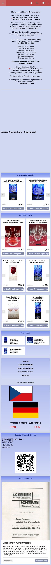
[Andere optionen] (48, 3)
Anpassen (8, 561)
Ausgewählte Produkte (25, 372)
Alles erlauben (41, 561)
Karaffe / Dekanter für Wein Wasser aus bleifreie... (38, 261)
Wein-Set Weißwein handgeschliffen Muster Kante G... (13, 222)
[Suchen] (37, 3)
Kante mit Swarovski (25, 364)
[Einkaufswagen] (43, 3)
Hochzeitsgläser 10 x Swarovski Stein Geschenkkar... (13, 298)
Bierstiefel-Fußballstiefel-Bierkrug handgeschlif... (14, 341)
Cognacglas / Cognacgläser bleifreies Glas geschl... (38, 181)
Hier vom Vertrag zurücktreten (25, 382)
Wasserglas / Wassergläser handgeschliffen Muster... (39, 341)
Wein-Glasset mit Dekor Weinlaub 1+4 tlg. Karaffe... (38, 221)
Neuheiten (25, 361)
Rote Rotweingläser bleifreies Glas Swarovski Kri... (13, 261)
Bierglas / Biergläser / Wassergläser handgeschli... (16, 351)
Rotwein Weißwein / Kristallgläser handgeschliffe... (13, 181)
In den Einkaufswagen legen (13, 208)
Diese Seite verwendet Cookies (17, 543)
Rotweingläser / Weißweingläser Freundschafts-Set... (38, 298)
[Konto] (31, 3)
